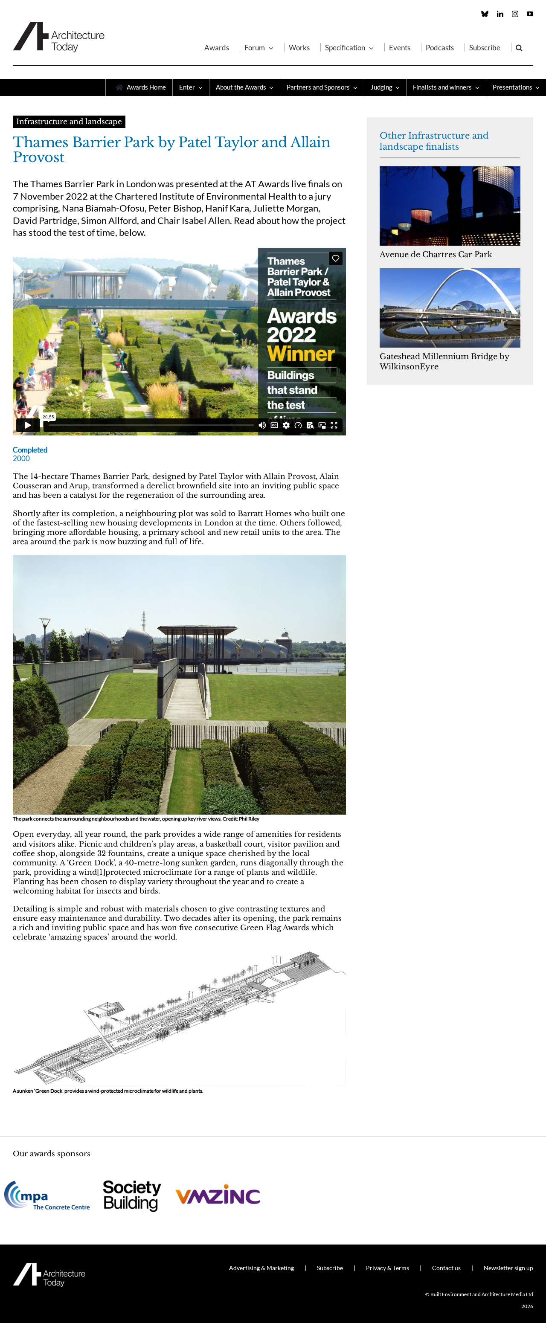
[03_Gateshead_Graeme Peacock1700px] (450, 271)
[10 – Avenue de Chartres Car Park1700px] (450, 169)
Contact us (446, 1267)
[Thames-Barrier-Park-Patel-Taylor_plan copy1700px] (179, 954)
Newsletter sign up (508, 1267)
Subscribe (330, 1267)
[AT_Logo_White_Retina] (49, 1266)
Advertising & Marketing (261, 1267)
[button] (519, 47)
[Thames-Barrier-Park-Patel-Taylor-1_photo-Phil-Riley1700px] (179, 558)
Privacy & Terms (387, 1267)
